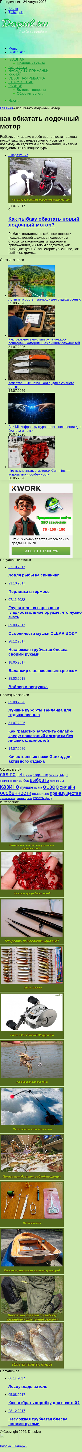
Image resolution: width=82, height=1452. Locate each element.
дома (52, 781)
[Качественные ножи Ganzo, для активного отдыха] (31, 379)
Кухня (14, 74)
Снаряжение (20, 82)
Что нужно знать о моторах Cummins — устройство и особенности (39, 472)
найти (38, 787)
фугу (48, 798)
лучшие (26, 787)
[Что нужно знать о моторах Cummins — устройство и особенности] (31, 467)
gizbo (20, 775)
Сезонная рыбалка (26, 78)
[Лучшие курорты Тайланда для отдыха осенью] (31, 295)
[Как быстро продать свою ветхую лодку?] (32, 1273)
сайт (29, 798)
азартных (40, 775)
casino (8, 774)
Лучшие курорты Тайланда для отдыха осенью (44, 299)
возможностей (9, 780)
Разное (15, 86)
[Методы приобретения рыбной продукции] (32, 1179)
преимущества (65, 793)
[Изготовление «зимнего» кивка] (32, 1132)
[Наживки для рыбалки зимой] (32, 896)
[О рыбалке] (25, 41)
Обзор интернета (30, 93)
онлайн (67, 787)
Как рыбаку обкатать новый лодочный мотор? (43, 222)
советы (39, 798)
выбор (24, 780)
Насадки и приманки (28, 71)
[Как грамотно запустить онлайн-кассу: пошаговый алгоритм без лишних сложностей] (31, 335)
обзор (51, 786)
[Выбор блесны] (32, 990)
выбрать (39, 780)
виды (63, 774)
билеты (53, 775)
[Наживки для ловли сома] (32, 1084)
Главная (6, 108)
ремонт (21, 798)
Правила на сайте (31, 63)
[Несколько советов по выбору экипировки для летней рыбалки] (32, 1320)
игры (60, 781)
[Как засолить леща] (32, 1367)
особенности (15, 793)
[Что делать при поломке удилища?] (32, 943)
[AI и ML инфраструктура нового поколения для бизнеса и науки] (31, 423)
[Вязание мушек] (32, 1226)
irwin (29, 775)
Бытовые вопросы (31, 89)
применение (7, 798)
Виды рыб (17, 67)
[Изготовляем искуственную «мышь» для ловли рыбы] (32, 849)
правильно (40, 793)
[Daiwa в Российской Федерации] (32, 1037)
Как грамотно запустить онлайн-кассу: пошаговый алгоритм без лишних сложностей (44, 341)
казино (9, 786)
